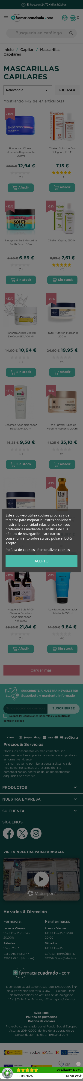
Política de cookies (20, 549)
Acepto (42, 561)
